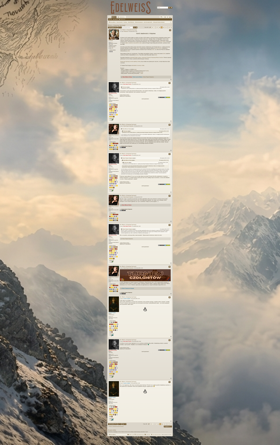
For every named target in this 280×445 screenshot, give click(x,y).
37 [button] (157, 27)
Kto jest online (112, 430)
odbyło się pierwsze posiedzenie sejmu (133, 42)
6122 (112, 316)
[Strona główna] (130, 7)
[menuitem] (165, 17)
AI (162, 17)
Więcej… (110, 17)
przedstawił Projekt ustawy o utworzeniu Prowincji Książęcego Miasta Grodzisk (146, 57)
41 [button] (166, 27)
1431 (112, 137)
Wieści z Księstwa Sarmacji (116, 25)
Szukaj (111, 19)
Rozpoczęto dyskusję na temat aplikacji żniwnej (130, 61)
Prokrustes (111, 40)
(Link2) (159, 48)
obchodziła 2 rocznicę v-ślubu (138, 65)
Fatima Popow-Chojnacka (148, 77)
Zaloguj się (116, 19)
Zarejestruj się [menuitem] (170, 17)
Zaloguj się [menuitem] (168, 17)
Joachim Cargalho (112, 312)
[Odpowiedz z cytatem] (170, 30)
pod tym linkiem (162, 41)
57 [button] (169, 27)
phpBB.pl (145, 440)
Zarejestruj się (122, 19)
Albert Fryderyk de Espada (128, 288)
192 (112, 42)
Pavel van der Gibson (137, 77)
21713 (112, 97)
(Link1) (156, 48)
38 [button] (159, 27)
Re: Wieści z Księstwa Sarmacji (128, 30)
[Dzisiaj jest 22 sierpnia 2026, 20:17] (170, 22)
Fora (115, 17)
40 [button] (163, 27)
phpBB (138, 437)
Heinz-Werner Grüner (127, 77)
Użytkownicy (121, 17)
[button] (150, 27)
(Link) (138, 48)
